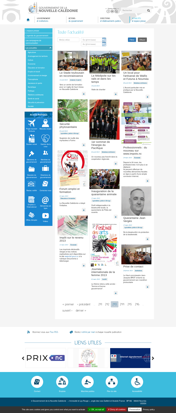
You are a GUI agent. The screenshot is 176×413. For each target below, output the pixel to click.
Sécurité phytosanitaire (68, 125)
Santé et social (33, 98)
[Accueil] (52, 7)
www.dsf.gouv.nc (71, 256)
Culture (30, 60)
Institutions (138, 271)
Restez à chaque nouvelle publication (98, 332)
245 (130, 304)
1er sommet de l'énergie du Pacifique (100, 144)
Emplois (62, 391)
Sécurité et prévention (36, 102)
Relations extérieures (36, 94)
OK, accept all (97, 409)
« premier (68, 304)
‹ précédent (83, 304)
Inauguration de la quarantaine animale (104, 193)
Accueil (29, 20)
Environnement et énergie (37, 75)
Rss (116, 11)
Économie (31, 64)
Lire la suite (84, 93)
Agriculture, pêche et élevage (70, 133)
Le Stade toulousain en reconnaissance (72, 74)
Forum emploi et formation (70, 190)
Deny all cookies (117, 409)
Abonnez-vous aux (45, 332)
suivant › (67, 310)
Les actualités (31, 48)
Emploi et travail (34, 71)
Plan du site (111, 391)
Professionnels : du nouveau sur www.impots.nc (135, 150)
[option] (44, 358)
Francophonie (33, 79)
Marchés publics (87, 391)
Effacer (142, 39)
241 (100, 304)
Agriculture (32, 52)
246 (137, 304)
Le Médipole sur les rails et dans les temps (103, 78)
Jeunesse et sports (35, 83)
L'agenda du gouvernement (37, 35)
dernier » (81, 310)
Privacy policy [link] (149, 409)
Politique (31, 91)
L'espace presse (32, 30)
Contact (37, 391)
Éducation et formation (36, 67)
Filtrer (132, 39)
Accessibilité (137, 391)
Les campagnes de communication (33, 41)
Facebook (108, 11)
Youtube (112, 11)
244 (122, 304)
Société (30, 106)
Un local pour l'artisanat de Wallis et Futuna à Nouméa (136, 75)
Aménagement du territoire (38, 56)
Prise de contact (133, 266)
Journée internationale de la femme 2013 (103, 272)
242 (107, 304)
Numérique (32, 87)
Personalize (134, 409)
